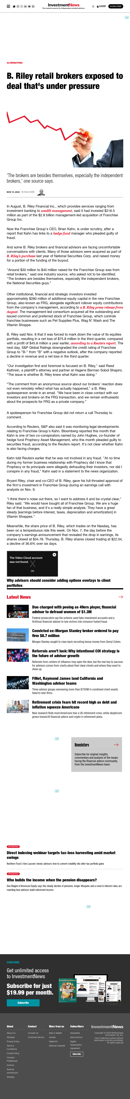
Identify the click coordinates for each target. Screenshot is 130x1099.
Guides (52, 1037)
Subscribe (23, 1002)
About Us (11, 1033)
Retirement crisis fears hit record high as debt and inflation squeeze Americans (74, 705)
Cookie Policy (13, 1053)
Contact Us (33, 1033)
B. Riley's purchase (21, 256)
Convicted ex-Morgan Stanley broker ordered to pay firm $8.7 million (75, 633)
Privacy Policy (13, 1041)
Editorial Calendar (57, 1045)
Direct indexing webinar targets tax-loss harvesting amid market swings (61, 855)
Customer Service (36, 1037)
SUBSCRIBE (116, 6)
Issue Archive (76, 1037)
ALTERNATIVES (15, 63)
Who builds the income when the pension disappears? (52, 880)
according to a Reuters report (93, 343)
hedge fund (61, 233)
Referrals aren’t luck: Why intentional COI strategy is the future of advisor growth (76, 653)
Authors (10, 1065)
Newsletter (75, 1033)
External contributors (12, 1071)
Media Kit (53, 1041)
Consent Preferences (12, 1059)
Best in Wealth (55, 1033)
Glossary (11, 1037)
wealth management (56, 211)
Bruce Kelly (29, 192)
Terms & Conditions (12, 1047)
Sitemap (10, 1077)
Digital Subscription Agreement (76, 1044)
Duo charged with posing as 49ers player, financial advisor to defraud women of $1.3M (74, 609)
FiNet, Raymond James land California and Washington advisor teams (67, 681)
